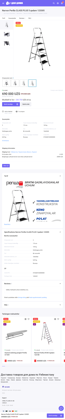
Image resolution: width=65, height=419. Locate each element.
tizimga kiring (22, 297)
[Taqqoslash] (25, 319)
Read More (7, 224)
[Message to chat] (61, 408)
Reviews (22, 18)
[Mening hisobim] (58, 3)
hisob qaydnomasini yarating (38, 297)
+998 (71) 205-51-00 (8, 401)
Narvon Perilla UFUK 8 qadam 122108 (44, 354)
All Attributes (5, 140)
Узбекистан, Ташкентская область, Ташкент (24, 152)
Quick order (26, 104)
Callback (4, 403)
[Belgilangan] (28, 319)
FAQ (30, 18)
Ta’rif (3, 18)
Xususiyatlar (12, 18)
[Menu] (3, 3)
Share (5, 165)
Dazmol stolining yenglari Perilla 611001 (16, 354)
